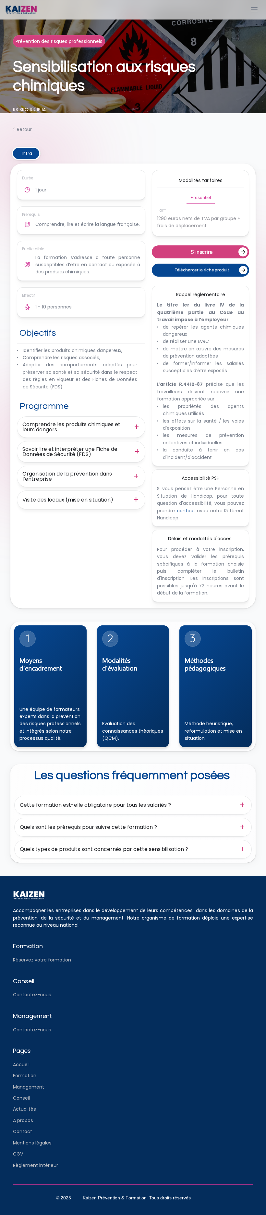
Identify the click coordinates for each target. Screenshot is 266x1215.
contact (186, 510)
